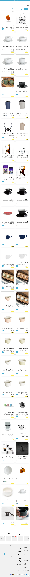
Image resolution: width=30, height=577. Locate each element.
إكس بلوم (11, 563)
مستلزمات (11, 555)
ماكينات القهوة (10, 545)
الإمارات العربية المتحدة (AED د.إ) (24, 570)
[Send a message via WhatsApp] (29, 576)
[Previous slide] (1, 538)
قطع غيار (11, 556)
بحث (4, 545)
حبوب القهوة (11, 557)
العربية (18, 570)
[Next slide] (28, 538)
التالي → (9, 529)
